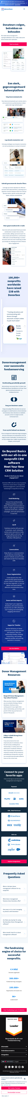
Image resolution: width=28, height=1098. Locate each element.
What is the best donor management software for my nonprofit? (11, 888)
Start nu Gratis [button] (14, 44)
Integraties (5, 1054)
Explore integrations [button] (14, 861)
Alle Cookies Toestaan (14, 1088)
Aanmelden (17, 4)
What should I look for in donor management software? (12, 933)
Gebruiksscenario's (7, 1050)
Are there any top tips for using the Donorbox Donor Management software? (13, 922)
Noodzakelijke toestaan (14, 1092)
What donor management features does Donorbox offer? (12, 900)
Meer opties (5, 1096)
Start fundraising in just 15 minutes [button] (14, 1010)
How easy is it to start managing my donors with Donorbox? (12, 910)
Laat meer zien (7, 1085)
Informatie (4, 1046)
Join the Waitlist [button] (14, 648)
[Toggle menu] (24, 9)
